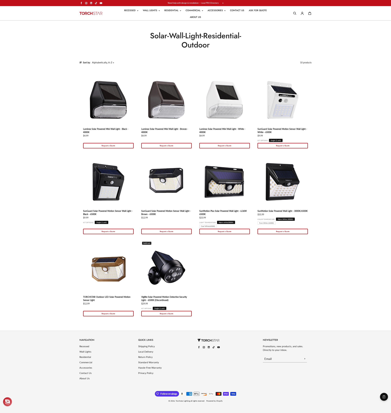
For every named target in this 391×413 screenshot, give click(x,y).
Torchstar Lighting (183, 401)
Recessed (130, 10)
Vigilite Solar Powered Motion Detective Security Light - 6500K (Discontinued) (164, 298)
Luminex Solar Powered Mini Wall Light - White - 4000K (222, 130)
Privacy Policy (145, 372)
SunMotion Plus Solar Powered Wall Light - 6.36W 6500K (223, 212)
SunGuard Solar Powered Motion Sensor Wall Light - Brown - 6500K (166, 212)
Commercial (193, 10)
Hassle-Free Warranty (150, 367)
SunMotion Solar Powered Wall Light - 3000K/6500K (283, 211)
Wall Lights (150, 10)
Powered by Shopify (214, 401)
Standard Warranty (148, 362)
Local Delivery (145, 351)
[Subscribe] (304, 358)
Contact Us (237, 10)
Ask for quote (258, 10)
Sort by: (86, 62)
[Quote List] (384, 397)
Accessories (216, 10)
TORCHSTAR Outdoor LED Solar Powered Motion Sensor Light (106, 298)
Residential (171, 10)
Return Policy (145, 356)
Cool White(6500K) (208, 226)
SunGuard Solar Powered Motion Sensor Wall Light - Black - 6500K (108, 212)
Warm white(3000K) (226, 222)
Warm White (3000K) (285, 219)
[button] (7, 401)
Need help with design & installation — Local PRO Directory (193, 3)
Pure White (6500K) (266, 223)
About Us (195, 17)
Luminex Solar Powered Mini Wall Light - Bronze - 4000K (164, 130)
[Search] (295, 13)
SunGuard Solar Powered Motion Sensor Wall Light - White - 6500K (282, 130)
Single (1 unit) (276, 140)
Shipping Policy (146, 346)
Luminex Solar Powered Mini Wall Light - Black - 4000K (105, 130)
